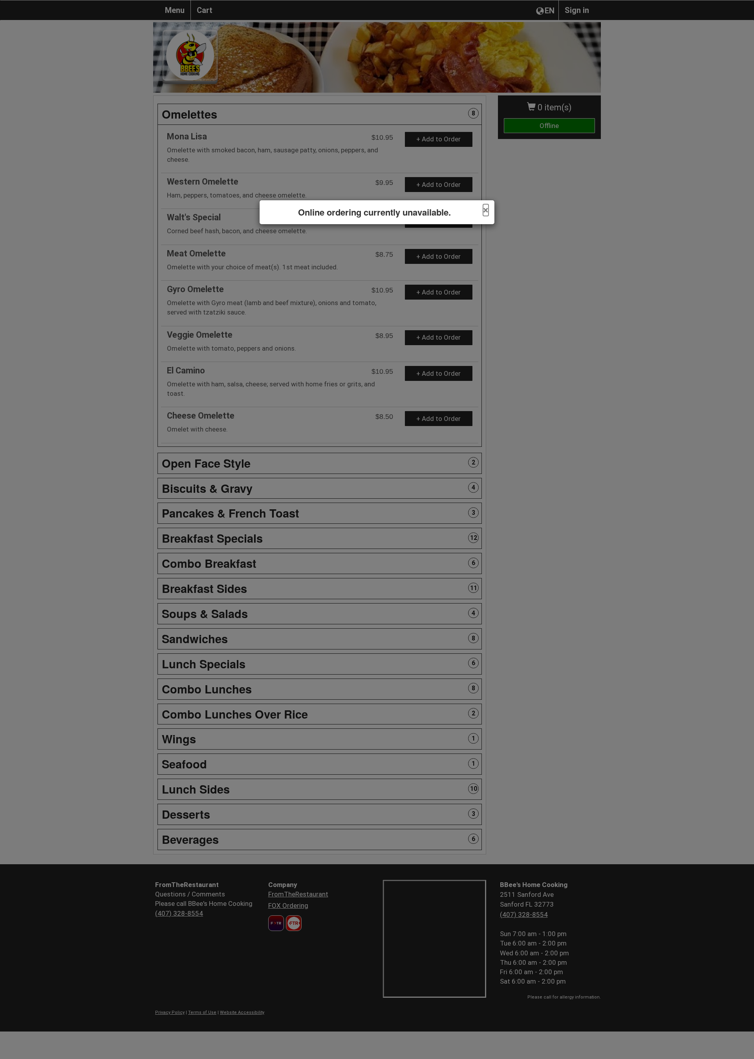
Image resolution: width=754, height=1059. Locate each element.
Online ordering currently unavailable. (374, 212)
